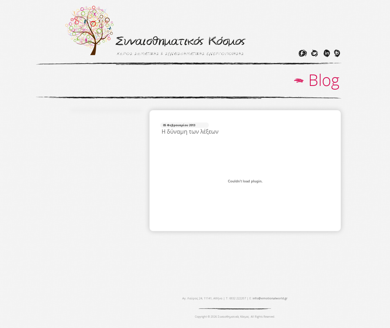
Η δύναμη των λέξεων (190, 131)
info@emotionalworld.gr (270, 298)
